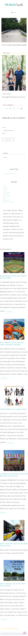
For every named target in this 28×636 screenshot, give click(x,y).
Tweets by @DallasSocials (10, 173)
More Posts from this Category (10, 628)
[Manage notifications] (24, 633)
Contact (5, 190)
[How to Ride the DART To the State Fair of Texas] (14, 530)
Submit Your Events (8, 202)
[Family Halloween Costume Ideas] (14, 395)
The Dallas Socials (14, 4)
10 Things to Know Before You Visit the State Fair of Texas (14, 475)
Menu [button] (15, 12)
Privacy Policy (6, 200)
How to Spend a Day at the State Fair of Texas (12, 584)
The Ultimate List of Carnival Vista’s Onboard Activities (11, 343)
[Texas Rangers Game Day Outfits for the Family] (14, 262)
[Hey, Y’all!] (14, 73)
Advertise (5, 188)
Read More (9, 311)
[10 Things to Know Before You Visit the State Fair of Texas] (14, 460)
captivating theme (14, 633)
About (4, 186)
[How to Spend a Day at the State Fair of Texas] (14, 570)
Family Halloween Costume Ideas (13, 409)
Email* (4, 127)
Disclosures (6, 194)
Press (4, 198)
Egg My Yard (6, 196)
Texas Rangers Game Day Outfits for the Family (13, 277)
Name (4, 133)
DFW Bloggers (7, 192)
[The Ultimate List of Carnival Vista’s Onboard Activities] (14, 329)
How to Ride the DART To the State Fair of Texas (14, 544)
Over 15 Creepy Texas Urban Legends (13, 45)
